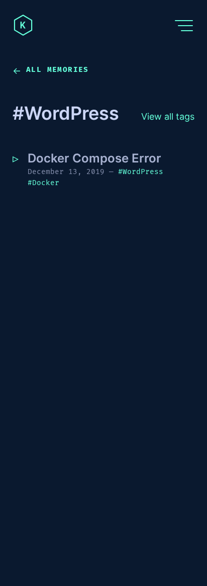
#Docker (43, 183)
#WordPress (140, 172)
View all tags (172, 118)
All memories (57, 69)
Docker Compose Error (94, 158)
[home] (23, 25)
